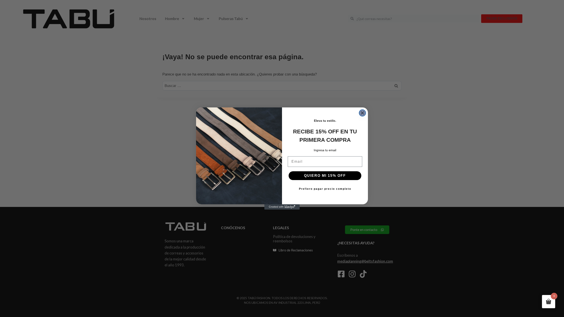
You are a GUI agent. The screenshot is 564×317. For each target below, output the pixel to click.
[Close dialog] (362, 113)
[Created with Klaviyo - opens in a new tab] (282, 207)
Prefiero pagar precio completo (325, 188)
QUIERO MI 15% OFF (325, 175)
